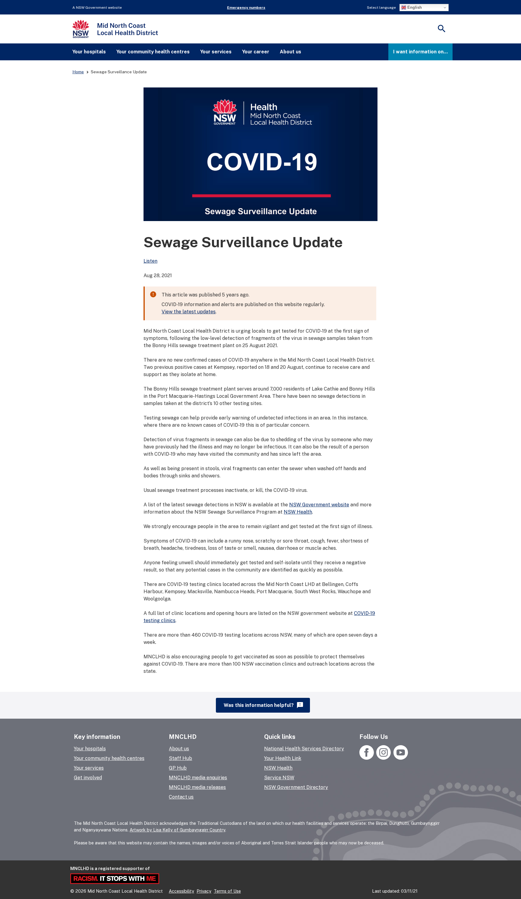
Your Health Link (282, 758)
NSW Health (298, 512)
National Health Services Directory (304, 749)
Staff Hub (180, 758)
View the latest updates (189, 312)
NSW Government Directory (296, 787)
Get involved (88, 777)
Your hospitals (89, 52)
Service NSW (279, 777)
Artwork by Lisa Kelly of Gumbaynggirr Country (177, 829)
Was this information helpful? (264, 705)
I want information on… (420, 52)
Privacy (204, 891)
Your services (216, 52)
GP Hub (178, 768)
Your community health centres (153, 52)
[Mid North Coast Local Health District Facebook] (367, 758)
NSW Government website (319, 505)
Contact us (181, 797)
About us (290, 52)
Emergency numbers (246, 7)
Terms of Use (227, 891)
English (414, 7)
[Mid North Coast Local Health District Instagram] (383, 758)
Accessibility (181, 891)
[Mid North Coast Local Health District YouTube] (400, 758)
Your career (255, 52)
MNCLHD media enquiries (198, 777)
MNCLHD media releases (197, 787)
